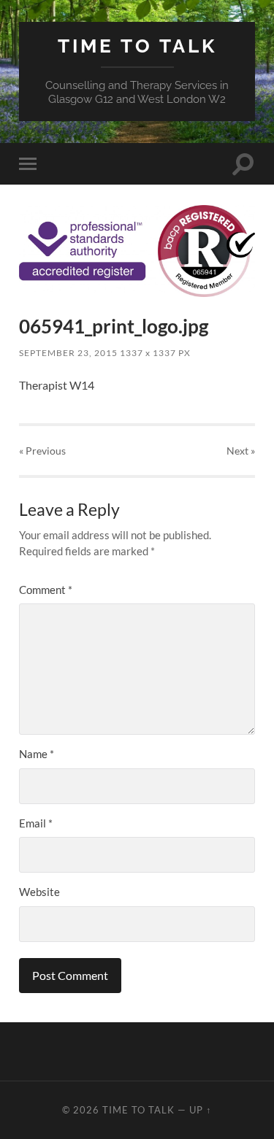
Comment (45, 589)
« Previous (42, 450)
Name (36, 753)
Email (36, 823)
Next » (241, 450)
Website (39, 891)
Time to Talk (137, 45)
